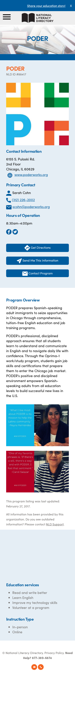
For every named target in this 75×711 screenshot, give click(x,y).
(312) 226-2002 (23, 199)
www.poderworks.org (31, 174)
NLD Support (55, 524)
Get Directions (40, 247)
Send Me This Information (40, 260)
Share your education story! (46, 5)
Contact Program (40, 273)
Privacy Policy (54, 653)
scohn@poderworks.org (31, 206)
